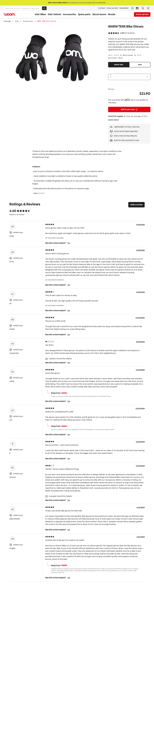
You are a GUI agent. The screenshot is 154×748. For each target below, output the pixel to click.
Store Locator (112, 8)
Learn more (113, 119)
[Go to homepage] (9, 14)
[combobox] (25, 8)
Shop (17, 21)
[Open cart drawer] (148, 8)
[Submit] (44, 8)
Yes (68, 243)
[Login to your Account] (142, 8)
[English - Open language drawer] (137, 8)
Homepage (7, 21)
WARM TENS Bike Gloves (46, 21)
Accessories (28, 21)
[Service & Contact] (132, 8)
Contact (101, 8)
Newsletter (124, 8)
